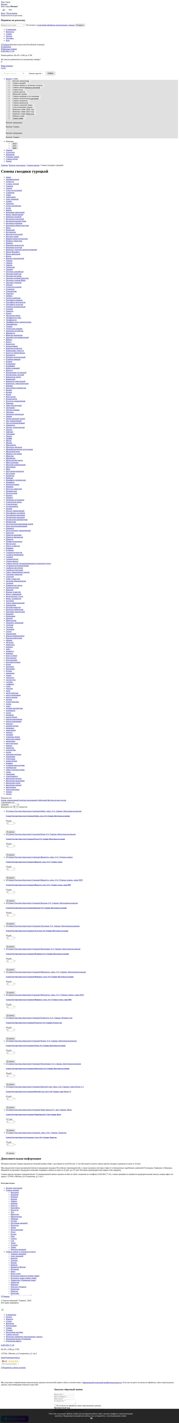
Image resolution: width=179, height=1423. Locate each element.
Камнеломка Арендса (15, 351)
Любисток (15, 1282)
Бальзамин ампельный (15, 212)
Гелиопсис (10, 289)
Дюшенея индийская (14, 331)
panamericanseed (12, 179)
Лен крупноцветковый (15, 423)
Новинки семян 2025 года (23, 112)
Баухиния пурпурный (15, 219)
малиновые (10, 741)
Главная (4, 165)
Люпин (9, 436)
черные (9, 792)
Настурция (10, 473)
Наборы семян (18, 116)
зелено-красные (12, 702)
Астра (8, 208)
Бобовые (14, 1197)
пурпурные (10, 759)
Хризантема (11, 605)
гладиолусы (11, 680)
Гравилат (9, 311)
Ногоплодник (11, 493)
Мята (8, 469)
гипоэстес (10, 678)
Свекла (14, 1238)
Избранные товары (9, 49)
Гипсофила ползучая (14, 304)
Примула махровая (13, 535)
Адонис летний (12, 184)
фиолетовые (11, 787)
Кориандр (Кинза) (18, 1267)
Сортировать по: (8, 802)
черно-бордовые (12, 789)
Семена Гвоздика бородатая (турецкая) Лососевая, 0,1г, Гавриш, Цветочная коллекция (37, 931)
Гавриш (9, 261)
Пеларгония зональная (15, 517)
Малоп (8, 441)
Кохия (8, 394)
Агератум (10, 182)
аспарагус (10, 651)
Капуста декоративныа (15, 353)
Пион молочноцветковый (16, 526)
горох (8, 686)
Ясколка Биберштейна (15, 636)
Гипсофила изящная (14, 300)
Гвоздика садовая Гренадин (17, 278)
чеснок (9, 794)
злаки (8, 706)
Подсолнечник (17, 1230)
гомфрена (10, 684)
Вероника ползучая (14, 247)
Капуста (14, 1206)
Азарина (9, 186)
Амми (8, 195)
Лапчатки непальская (15, 414)
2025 (14, 146)
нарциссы (10, 748)
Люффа (9, 438)
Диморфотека (11, 324)
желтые (9, 699)
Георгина (10, 293)
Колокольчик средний (15, 375)
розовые (9, 763)
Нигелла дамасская (14, 489)
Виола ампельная (13, 254)
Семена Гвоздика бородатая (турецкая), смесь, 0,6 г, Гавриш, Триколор (31, 1137)
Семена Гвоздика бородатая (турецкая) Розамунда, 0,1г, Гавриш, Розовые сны (34, 1023)
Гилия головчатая (13, 298)
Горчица (14, 1260)
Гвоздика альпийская (14, 272)
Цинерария (10, 616)
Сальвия (9, 557)
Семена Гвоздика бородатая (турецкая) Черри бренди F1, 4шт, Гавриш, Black (33, 1114)
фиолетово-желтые (14, 778)
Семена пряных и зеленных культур (27, 85)
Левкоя (9, 416)
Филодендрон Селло (14, 596)
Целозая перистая (13, 607)
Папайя (9, 509)
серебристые (11, 767)
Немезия (9, 478)
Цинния (9, 618)
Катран (14, 1263)
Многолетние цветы (14, 460)
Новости (9, 1319)
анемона (9, 647)
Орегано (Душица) (18, 1287)
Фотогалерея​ (11, 1326)
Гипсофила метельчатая (15, 302)
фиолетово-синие (13, 783)
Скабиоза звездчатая (14, 568)
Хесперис (10, 601)
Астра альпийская (13, 206)
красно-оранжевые (13, 721)
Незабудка (10, 476)
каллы (8, 713)
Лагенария (10, 408)
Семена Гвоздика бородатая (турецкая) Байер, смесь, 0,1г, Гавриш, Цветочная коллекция (38, 816)
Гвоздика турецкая (13, 283)
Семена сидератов (20, 101)
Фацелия (9, 590)
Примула (9, 539)
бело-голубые (11, 656)
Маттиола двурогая (14, 447)
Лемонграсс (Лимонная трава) (23, 1280)
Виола (8, 256)
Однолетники (11, 504)
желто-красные (12, 693)
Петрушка (15, 1293)
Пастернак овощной (19, 1223)
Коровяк (9, 386)
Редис (13, 1232)
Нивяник (9, 487)
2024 (14, 144)
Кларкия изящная (13, 359)
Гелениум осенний (13, 287)
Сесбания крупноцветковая (17, 566)
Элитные (9, 625)
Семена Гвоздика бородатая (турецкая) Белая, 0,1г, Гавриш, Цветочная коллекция (35, 839)
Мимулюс (10, 456)
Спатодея (10, 577)
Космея (9, 390)
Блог (8, 40)
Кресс (13, 1271)
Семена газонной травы (22, 105)
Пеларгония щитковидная (16, 520)
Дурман (9, 326)
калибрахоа (10, 710)
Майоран (14, 1285)
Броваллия (10, 230)
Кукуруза (14, 1210)
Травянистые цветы (14, 585)
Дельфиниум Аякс (13, 318)
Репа (13, 1236)
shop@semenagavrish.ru (10, 1358)
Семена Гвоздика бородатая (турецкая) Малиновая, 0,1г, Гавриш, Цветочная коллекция (37, 954)
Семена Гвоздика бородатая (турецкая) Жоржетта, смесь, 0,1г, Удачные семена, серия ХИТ (38, 885)
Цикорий (9, 614)
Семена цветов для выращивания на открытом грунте (28, 563)
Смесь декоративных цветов (17, 572)
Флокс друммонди (13, 599)
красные (9, 724)
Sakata (8, 177)
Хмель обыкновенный (15, 603)
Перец (13, 1227)
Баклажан (15, 1192)
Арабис (9, 201)
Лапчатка (10, 412)
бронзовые (10, 669)
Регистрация (12, 13)
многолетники (12, 743)
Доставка (10, 38)
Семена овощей (19, 83)
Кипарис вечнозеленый (15, 357)
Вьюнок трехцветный (15, 258)
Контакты (10, 32)
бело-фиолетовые (13, 662)
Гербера (9, 296)
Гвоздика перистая (13, 274)
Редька (13, 1234)
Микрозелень (16, 1216)
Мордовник (11, 467)
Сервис (9, 34)
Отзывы (9, 1330)
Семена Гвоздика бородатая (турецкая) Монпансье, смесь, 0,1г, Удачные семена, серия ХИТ (39, 1000)
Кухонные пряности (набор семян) (25, 1276)
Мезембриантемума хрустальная (19, 449)
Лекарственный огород (15, 419)
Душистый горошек (14, 329)
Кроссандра (11, 397)
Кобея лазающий (13, 368)
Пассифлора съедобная (15, 513)
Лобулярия (10, 434)
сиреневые (10, 774)
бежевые (9, 653)
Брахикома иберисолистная (17, 225)
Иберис (9, 340)
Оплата (9, 36)
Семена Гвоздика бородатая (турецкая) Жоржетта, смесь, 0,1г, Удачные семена (34, 862)
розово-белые (11, 761)
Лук (12, 1212)
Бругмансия (11, 232)
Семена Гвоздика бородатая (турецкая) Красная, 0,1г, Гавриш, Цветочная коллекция (36, 908)
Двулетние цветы (13, 315)
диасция (9, 688)
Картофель (15, 1208)
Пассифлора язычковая (15, 515)
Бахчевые (15, 1195)
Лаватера (9, 403)
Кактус (9, 342)
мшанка (9, 746)
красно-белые (11, 717)
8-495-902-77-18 (7, 51)
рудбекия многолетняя (15, 765)
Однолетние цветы (14, 502)
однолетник (11, 750)
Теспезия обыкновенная (16, 581)
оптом (8, 752)
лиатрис (9, 732)
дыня (8, 691)
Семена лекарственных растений (26, 87)
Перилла (14, 1291)
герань (8, 675)
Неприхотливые (12, 484)
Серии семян (18, 118)
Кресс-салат (16, 1274)
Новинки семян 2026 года (23, 109)
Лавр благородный (14, 405)
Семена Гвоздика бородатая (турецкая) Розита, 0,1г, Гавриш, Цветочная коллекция (35, 1046)
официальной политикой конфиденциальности (102, 1382)
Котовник (15, 1269)
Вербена (9, 243)
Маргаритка (11, 445)
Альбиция (10, 193)
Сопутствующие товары (23, 107)
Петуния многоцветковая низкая (19, 524)
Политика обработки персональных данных (24, 1337)
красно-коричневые (14, 719)
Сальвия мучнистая (14, 552)
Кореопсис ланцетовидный (17, 383)
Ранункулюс (11, 544)
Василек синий (12, 236)
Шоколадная (11, 620)
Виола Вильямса (13, 252)
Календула (10, 344)
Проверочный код (62, 1408)
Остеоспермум (12, 506)
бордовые (10, 667)
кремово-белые (12, 726)
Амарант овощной (18, 1254)
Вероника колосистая (15, 245)
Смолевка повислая (14, 574)
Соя (12, 1241)
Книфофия (10, 366)
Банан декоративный (14, 214)
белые (8, 664)
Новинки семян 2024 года (23, 114)
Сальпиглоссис (12, 559)
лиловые (9, 735)
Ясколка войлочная (14, 638)
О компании (11, 29)
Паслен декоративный (15, 511)
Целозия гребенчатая (14, 609)
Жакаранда (10, 333)
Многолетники (12, 462)
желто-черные (12, 697)
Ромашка (9, 548)
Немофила (10, 482)
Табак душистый (13, 579)
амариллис (10, 645)
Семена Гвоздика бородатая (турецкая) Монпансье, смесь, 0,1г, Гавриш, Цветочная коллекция (39, 977)
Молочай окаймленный (15, 465)
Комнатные (10, 379)
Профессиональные (14, 541)
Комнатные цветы (13, 377)
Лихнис (9, 430)
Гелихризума (11, 291)
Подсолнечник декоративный (18, 530)
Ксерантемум (11, 399)
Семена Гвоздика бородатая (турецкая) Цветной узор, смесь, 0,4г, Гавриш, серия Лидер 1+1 (38, 1091)
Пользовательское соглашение (18, 1339)
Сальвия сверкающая (14, 555)
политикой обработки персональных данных (56, 25)
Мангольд (15, 1214)
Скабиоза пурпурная (14, 570)
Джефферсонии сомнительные (18, 322)
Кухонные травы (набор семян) (24, 1278)
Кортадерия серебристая (16, 388)
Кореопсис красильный (15, 381)
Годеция (9, 309)
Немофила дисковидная (16, 480)
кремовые (10, 728)
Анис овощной (12, 199)
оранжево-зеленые (13, 754)
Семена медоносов (20, 103)
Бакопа (9, 210)
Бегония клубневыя (14, 223)
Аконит (9, 188)
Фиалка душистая (13, 592)
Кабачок (14, 1203)
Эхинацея (10, 629)
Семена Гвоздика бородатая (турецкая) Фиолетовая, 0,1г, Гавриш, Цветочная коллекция (37, 1068)
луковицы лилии (13, 737)
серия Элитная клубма (15, 770)
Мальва (9, 443)
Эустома (9, 627)
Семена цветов (19, 92)
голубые (9, 682)
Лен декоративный (14, 421)
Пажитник (15, 1289)
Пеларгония (11, 522)
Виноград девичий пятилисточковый (21, 250)
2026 (14, 148)
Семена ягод (18, 90)
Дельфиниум (11, 320)
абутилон (10, 642)
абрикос (9, 640)
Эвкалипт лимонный (14, 623)
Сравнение (6, 47)
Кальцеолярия (12, 346)
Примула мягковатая (14, 537)
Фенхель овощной (18, 1249)
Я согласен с (50, 25)
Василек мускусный (14, 234)
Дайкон (14, 1201)
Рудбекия (10, 550)
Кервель (14, 1265)
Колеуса (9, 370)
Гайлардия (10, 267)
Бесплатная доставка (14, 1332)
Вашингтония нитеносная (17, 239)
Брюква (14, 1199)
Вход (3, 13)
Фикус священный (13, 594)
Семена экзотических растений (26, 98)
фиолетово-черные (13, 785)
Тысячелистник (12, 588)
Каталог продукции (21, 81)
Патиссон (15, 1225)
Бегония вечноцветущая (16, 221)
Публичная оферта (13, 1341)
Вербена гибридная (14, 241)
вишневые (10, 673)
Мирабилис (10, 458)
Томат (13, 1243)
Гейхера (9, 285)
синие (8, 772)
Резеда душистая (13, 546)
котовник (10, 715)
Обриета (9, 498)
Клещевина (10, 364)
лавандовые (11, 730)
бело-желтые (11, 658)
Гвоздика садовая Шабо (15, 280)
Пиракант (10, 528)
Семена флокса (12, 561)
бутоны (9, 671)
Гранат (8, 313)
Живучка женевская (14, 335)
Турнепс (14, 1245)
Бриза (8, 228)
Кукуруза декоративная (15, 401)
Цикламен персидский (15, 612)
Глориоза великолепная (15, 307)
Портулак (10, 533)
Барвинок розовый (13, 217)
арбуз (8, 649)
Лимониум (10, 425)
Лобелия (9, 432)
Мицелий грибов (20, 94)
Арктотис (10, 204)
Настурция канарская (15, 471)
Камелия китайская (14, 348)
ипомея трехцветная (14, 708)
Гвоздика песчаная (13, 276)
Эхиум (8, 631)
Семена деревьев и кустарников (26, 96)
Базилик (14, 1258)
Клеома (9, 362)
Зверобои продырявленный (17, 337)
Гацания (9, 269)
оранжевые (10, 757)
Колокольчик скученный (16, 372)
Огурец (14, 1221)
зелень (8, 704)
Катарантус (10, 355)
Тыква (13, 1247)
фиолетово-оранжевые (15, 781)
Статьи (9, 1321)
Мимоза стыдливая (14, 454)
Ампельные (11, 197)
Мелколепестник (13, 451)
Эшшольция (11, 634)
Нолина (9, 495)
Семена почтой (12, 1334)
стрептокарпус (12, 776)
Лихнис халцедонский (15, 427)
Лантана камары (12, 410)
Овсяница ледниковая (15, 500)
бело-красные (11, 660)
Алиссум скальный (14, 190)
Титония (9, 583)
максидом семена (13, 739)
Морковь (14, 1219)
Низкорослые (11, 491)
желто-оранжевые (13, 695)
